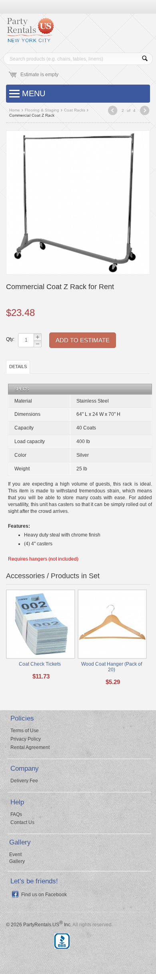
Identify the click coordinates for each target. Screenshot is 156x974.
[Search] (144, 59)
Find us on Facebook (44, 894)
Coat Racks (74, 110)
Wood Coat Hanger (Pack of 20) (111, 666)
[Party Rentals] (30, 33)
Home (14, 110)
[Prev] (112, 111)
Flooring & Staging (42, 110)
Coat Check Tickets (40, 664)
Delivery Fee (24, 781)
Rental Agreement (30, 747)
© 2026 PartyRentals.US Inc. (39, 924)
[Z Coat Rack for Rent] (77, 202)
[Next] (144, 111)
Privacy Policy (25, 739)
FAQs (16, 814)
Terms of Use (24, 730)
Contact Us (22, 822)
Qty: (10, 339)
